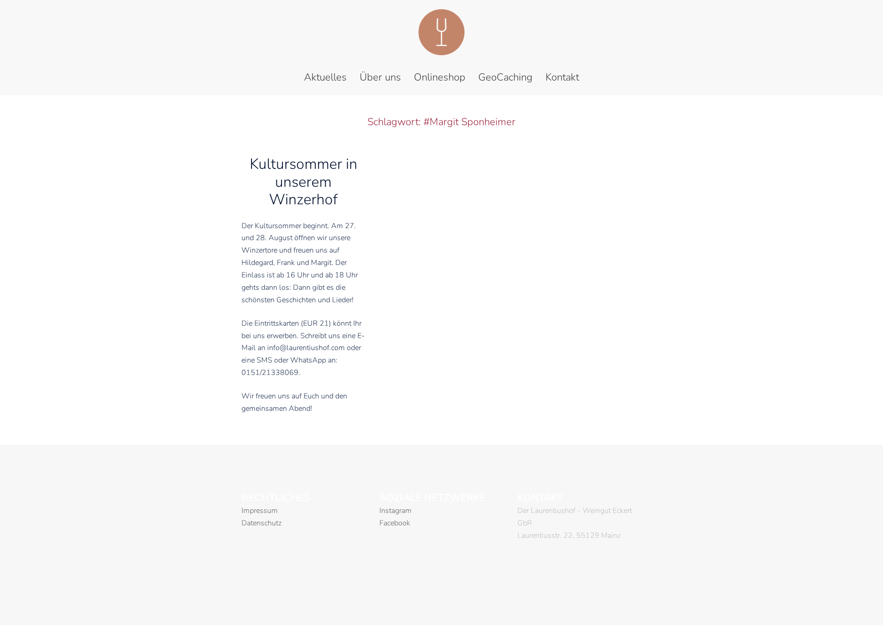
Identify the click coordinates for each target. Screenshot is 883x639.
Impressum (259, 511)
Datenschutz (261, 523)
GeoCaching (505, 77)
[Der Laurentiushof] (441, 34)
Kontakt (562, 77)
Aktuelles (325, 77)
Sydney (411, 609)
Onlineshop (439, 77)
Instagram (395, 511)
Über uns (380, 77)
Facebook (394, 523)
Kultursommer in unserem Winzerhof (303, 181)
